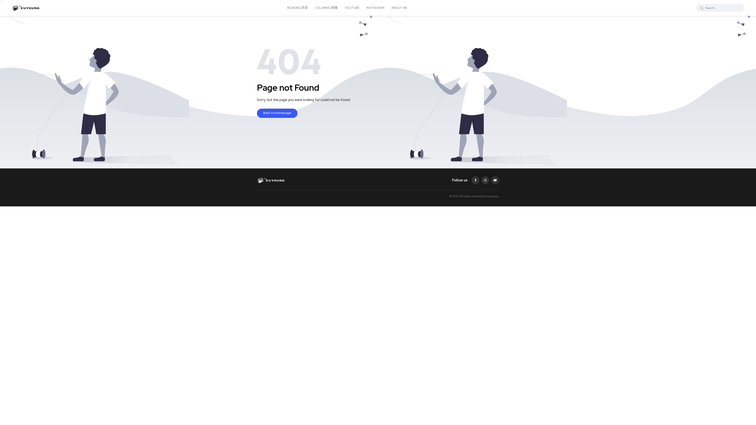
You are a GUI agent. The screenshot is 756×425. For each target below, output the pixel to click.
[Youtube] (495, 180)
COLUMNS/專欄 (326, 8)
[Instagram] (485, 180)
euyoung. (493, 196)
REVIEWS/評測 (297, 8)
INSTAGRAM (375, 8)
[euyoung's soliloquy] (26, 8)
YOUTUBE (352, 8)
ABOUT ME (399, 8)
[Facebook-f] (475, 180)
